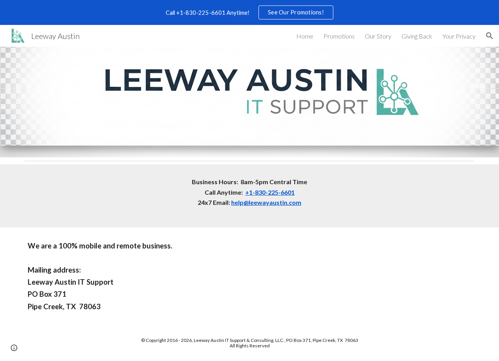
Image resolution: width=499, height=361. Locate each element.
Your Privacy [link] (459, 36)
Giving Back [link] (417, 36)
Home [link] (304, 36)
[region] (249, 12)
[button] (489, 35)
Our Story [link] (378, 36)
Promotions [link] (339, 36)
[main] (249, 196)
